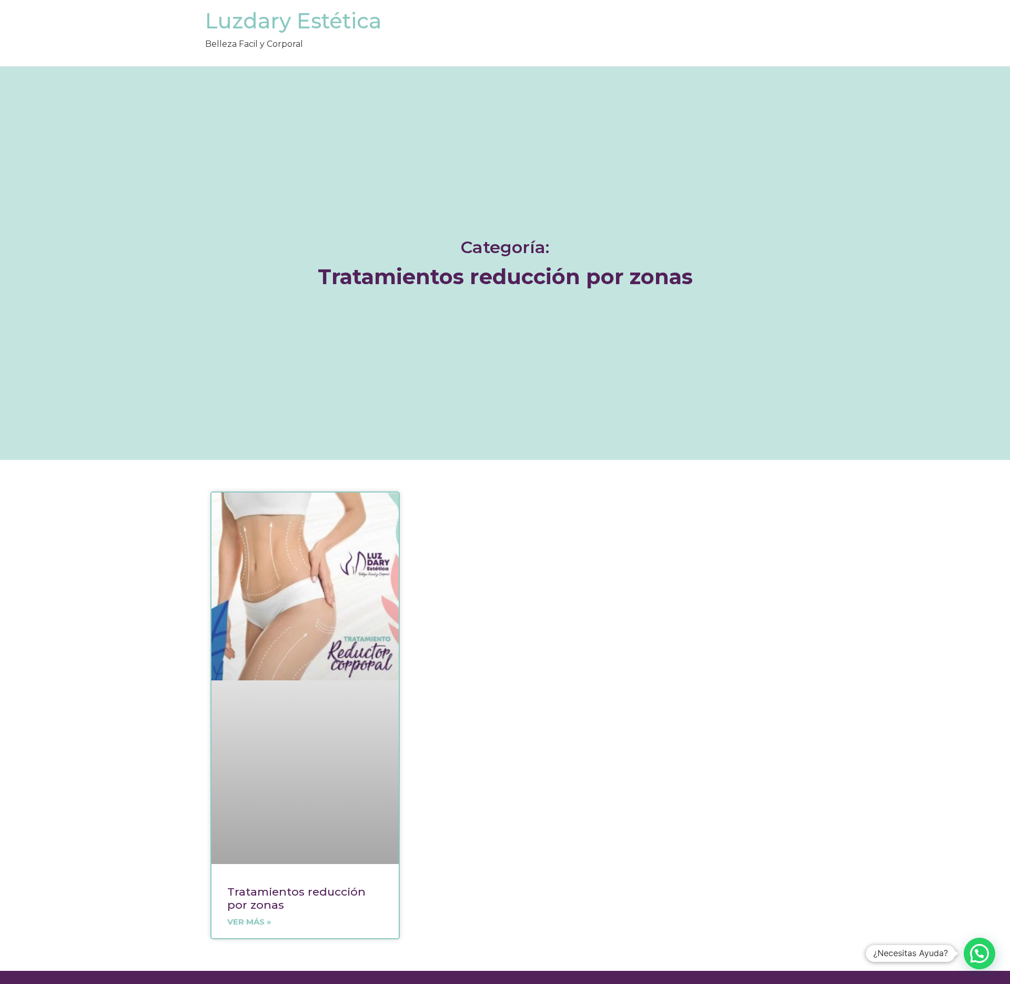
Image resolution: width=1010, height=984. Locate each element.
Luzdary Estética (293, 21)
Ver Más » (249, 922)
